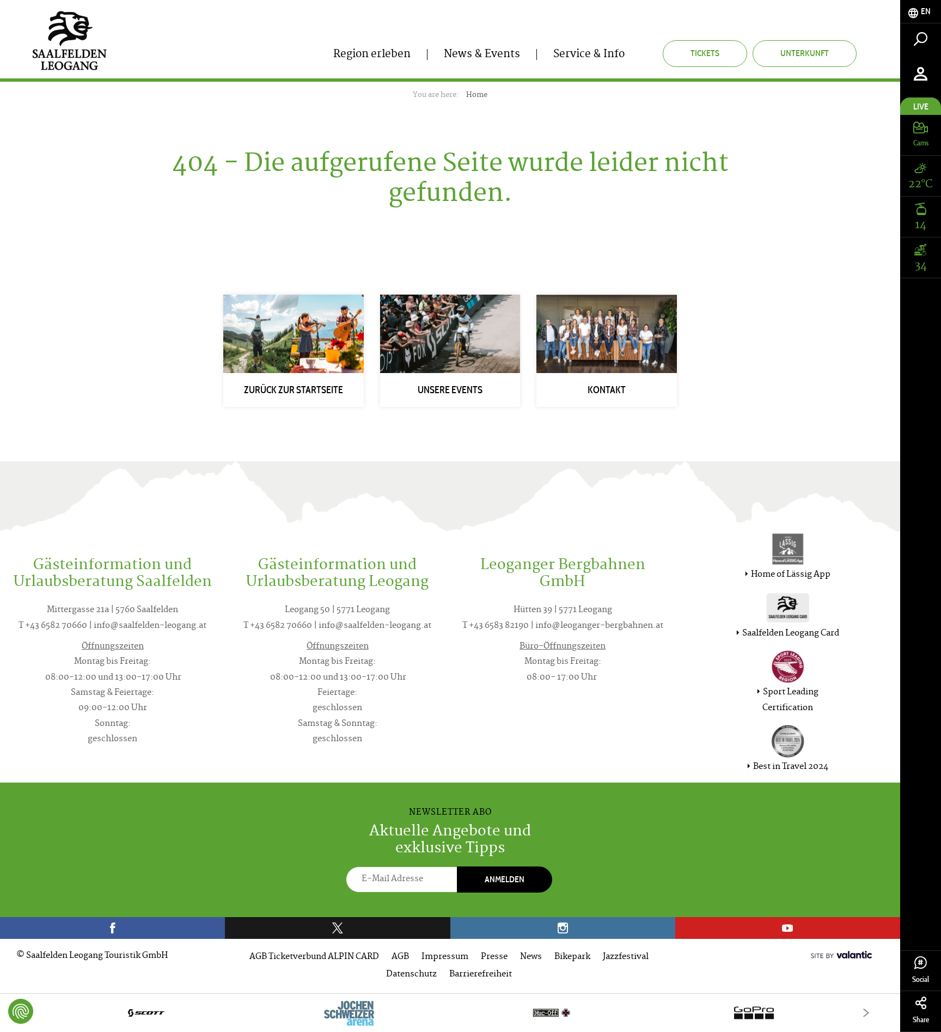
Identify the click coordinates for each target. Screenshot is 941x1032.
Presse (494, 957)
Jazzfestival (626, 957)
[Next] (866, 1012)
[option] (450, 1012)
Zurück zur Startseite (293, 390)
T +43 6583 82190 (495, 626)
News (531, 957)
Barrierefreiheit (480, 974)
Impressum (444, 957)
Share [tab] (921, 1019)
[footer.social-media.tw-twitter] (337, 928)
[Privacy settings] (20, 1011)
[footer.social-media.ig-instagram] (562, 928)
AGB (400, 957)
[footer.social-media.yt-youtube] (787, 928)
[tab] (920, 11)
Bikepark (572, 957)
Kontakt (607, 390)
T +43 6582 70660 (53, 626)
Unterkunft (804, 53)
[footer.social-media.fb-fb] (112, 928)
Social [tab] (920, 979)
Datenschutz (411, 974)
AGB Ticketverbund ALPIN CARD (314, 957)
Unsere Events (450, 390)
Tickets (705, 53)
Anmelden (504, 879)
